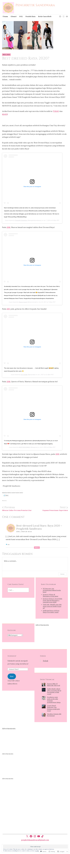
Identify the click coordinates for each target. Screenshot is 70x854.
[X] (27, 836)
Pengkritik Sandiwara (35, 5)
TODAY (56, 111)
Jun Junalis (24, 374)
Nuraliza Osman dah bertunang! (54, 715)
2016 (8, 227)
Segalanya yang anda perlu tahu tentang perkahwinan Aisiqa (54, 699)
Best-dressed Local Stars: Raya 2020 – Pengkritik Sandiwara (39, 527)
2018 (8, 381)
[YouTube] (66, 15)
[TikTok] (42, 836)
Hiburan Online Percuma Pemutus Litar (17, 508)
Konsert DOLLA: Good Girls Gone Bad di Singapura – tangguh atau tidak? (52, 600)
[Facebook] (60, 15)
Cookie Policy (38, 850)
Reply (37, 547)
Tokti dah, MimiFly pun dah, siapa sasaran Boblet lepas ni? (52, 606)
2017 (8, 309)
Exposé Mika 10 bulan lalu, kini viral (53, 684)
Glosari (13, 16)
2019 (57, 454)
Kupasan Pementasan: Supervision (55, 508)
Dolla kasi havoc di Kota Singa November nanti (51, 611)
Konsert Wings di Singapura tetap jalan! (50, 595)
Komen (62, 574)
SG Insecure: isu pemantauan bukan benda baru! (52, 590)
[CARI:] (18, 590)
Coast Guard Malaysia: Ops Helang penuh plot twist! (53, 708)
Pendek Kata (30, 16)
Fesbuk (43, 656)
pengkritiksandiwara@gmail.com (35, 840)
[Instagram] (63, 15)
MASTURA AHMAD (24, 447)
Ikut (11, 676)
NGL (21, 16)
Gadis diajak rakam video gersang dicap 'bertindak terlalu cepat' (54, 691)
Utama (5, 16)
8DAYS (4, 114)
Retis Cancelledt (44, 16)
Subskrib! (12, 656)
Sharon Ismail (23, 302)
